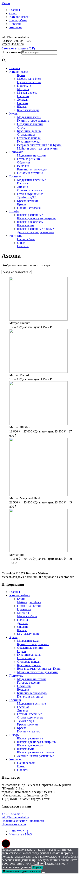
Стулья (21, 127)
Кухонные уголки (29, 141)
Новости (15, 23)
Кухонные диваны (29, 131)
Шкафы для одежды (30, 221)
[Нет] (43, 872)
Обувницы (24, 162)
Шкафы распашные (30, 214)
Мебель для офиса (29, 78)
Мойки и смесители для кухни (37, 148)
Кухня (21, 75)
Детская (22, 99)
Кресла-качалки (27, 200)
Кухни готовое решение (33, 120)
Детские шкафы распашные (35, 232)
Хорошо (37, 867)
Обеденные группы (30, 124)
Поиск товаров (11, 52)
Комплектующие (28, 110)
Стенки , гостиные (29, 190)
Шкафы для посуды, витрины (36, 218)
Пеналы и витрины (30, 173)
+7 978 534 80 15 (12, 813)
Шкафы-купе (25, 225)
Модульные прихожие (31, 155)
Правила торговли (14, 824)
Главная (14, 9)
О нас (13, 13)
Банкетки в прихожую (32, 169)
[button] (6, 843)
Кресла (21, 204)
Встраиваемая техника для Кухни (39, 145)
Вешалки (23, 166)
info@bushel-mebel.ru (15, 817)
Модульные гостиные (31, 180)
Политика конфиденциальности (23, 820)
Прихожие (24, 85)
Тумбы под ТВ (27, 197)
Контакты (15, 27)
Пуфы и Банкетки (29, 82)
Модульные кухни (29, 117)
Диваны (22, 186)
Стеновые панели (29, 138)
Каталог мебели (19, 16)
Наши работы (18, 20)
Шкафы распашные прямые (35, 228)
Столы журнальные (30, 193)
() (32, 48)
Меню (6, 3)
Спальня (22, 103)
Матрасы (23, 89)
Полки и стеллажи (29, 207)
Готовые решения (28, 159)
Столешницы (26, 134)
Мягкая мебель (27, 92)
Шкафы (22, 106)
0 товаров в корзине (15, 48)
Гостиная (23, 96)
